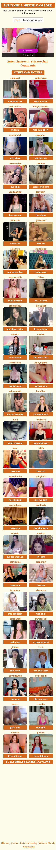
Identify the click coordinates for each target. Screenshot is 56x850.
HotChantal (15, 618)
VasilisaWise (15, 191)
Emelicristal (15, 134)
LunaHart (41, 533)
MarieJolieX (40, 248)
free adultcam (15, 613)
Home (17, 19)
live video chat (40, 357)
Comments (28, 65)
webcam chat (41, 101)
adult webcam (15, 300)
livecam (41, 556)
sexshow (15, 471)
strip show (15, 158)
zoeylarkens (15, 504)
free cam (15, 698)
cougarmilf (40, 134)
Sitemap (5, 842)
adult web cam (40, 414)
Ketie (40, 647)
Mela (15, 447)
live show (41, 215)
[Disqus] (28, 803)
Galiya (41, 447)
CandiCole (41, 504)
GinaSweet (41, 220)
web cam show (40, 129)
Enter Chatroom (18, 61)
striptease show (41, 642)
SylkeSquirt (41, 675)
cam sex (41, 243)
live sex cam (15, 385)
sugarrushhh (15, 277)
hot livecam (41, 300)
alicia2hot (41, 305)
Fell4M (41, 277)
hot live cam (15, 499)
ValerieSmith (15, 390)
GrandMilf (41, 561)
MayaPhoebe (15, 476)
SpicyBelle (41, 476)
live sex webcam (15, 414)
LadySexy (40, 191)
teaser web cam (41, 186)
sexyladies (15, 561)
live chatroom (41, 528)
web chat (41, 613)
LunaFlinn (40, 390)
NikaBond (41, 419)
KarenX (15, 704)
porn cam (15, 727)
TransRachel (41, 618)
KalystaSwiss (15, 675)
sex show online (15, 328)
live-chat (15, 186)
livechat (41, 585)
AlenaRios (15, 248)
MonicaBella (15, 106)
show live (15, 243)
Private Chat (39, 61)
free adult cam (41, 670)
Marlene (41, 163)
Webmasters (29, 846)
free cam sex (40, 158)
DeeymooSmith (40, 106)
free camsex (15, 357)
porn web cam (41, 442)
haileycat (15, 220)
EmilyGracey (15, 305)
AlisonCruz (41, 590)
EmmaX (15, 334)
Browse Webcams (32, 19)
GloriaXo (15, 647)
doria (15, 419)
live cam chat (41, 328)
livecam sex (15, 215)
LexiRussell (15, 77)
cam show (15, 670)
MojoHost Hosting (28, 842)
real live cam (40, 499)
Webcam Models (47, 842)
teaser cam (40, 272)
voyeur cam (41, 385)
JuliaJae (41, 732)
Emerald (15, 533)
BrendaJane (15, 362)
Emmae (41, 334)
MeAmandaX (15, 163)
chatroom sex (15, 101)
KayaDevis (15, 590)
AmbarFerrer (41, 77)
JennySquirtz (40, 362)
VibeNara (15, 732)
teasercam (15, 528)
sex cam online (15, 272)
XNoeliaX (41, 704)
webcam (15, 129)
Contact (14, 842)
